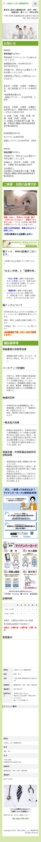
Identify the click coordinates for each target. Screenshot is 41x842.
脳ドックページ (19, 326)
